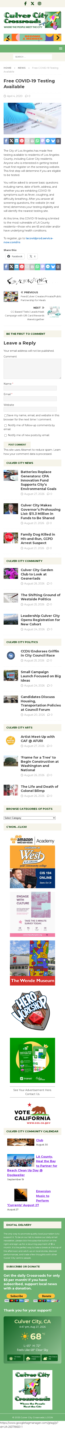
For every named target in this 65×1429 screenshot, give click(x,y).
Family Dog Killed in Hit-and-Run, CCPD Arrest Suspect (38, 539)
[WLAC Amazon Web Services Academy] (32, 886)
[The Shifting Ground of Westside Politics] (11, 598)
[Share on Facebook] (6, 141)
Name (8, 383)
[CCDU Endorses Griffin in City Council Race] (11, 654)
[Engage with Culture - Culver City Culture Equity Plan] (32, 934)
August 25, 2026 (34, 604)
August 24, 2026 (34, 629)
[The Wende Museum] (32, 983)
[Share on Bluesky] (53, 141)
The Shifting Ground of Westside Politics (40, 597)
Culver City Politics (22, 642)
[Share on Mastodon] (42, 141)
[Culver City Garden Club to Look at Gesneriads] (11, 573)
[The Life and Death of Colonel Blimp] (11, 790)
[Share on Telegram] (48, 141)
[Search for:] (32, 56)
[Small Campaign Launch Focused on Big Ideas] (11, 675)
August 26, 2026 (34, 583)
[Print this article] (32, 141)
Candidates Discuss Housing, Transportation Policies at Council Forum (41, 703)
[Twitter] (32, 3)
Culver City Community (24, 561)
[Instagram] (39, 3)
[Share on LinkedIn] (16, 141)
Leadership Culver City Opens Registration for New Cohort (40, 620)
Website (9, 405)
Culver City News (19, 463)
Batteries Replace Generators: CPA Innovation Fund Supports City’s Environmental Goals (38, 480)
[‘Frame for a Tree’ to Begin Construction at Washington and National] (11, 761)
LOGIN (49, 1417)
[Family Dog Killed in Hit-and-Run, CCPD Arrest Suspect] (11, 538)
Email (7, 394)
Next (57, 38)
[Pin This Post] (21, 141)
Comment (10, 356)
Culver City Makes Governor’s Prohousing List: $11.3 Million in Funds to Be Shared (40, 511)
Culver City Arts (19, 727)
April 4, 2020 (15, 96)
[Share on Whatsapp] (37, 141)
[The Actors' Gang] (32, 282)
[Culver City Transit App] (32, 1080)
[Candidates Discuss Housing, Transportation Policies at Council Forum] (11, 700)
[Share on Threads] (58, 141)
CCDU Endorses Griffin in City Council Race (40, 653)
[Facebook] (25, 3)
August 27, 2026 (34, 494)
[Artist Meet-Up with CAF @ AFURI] (11, 740)
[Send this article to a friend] (27, 141)
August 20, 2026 (34, 714)
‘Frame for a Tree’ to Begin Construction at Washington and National (40, 764)
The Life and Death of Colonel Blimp (39, 789)
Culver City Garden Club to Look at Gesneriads (37, 574)
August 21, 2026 (34, 523)
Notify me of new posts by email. (29, 435)
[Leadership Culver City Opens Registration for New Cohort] (11, 619)
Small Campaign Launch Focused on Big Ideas (41, 676)
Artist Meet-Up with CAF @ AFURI (38, 739)
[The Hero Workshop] (32, 1032)
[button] (60, 48)
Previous (8, 38)
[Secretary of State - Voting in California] (32, 1122)
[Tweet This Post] (11, 141)
